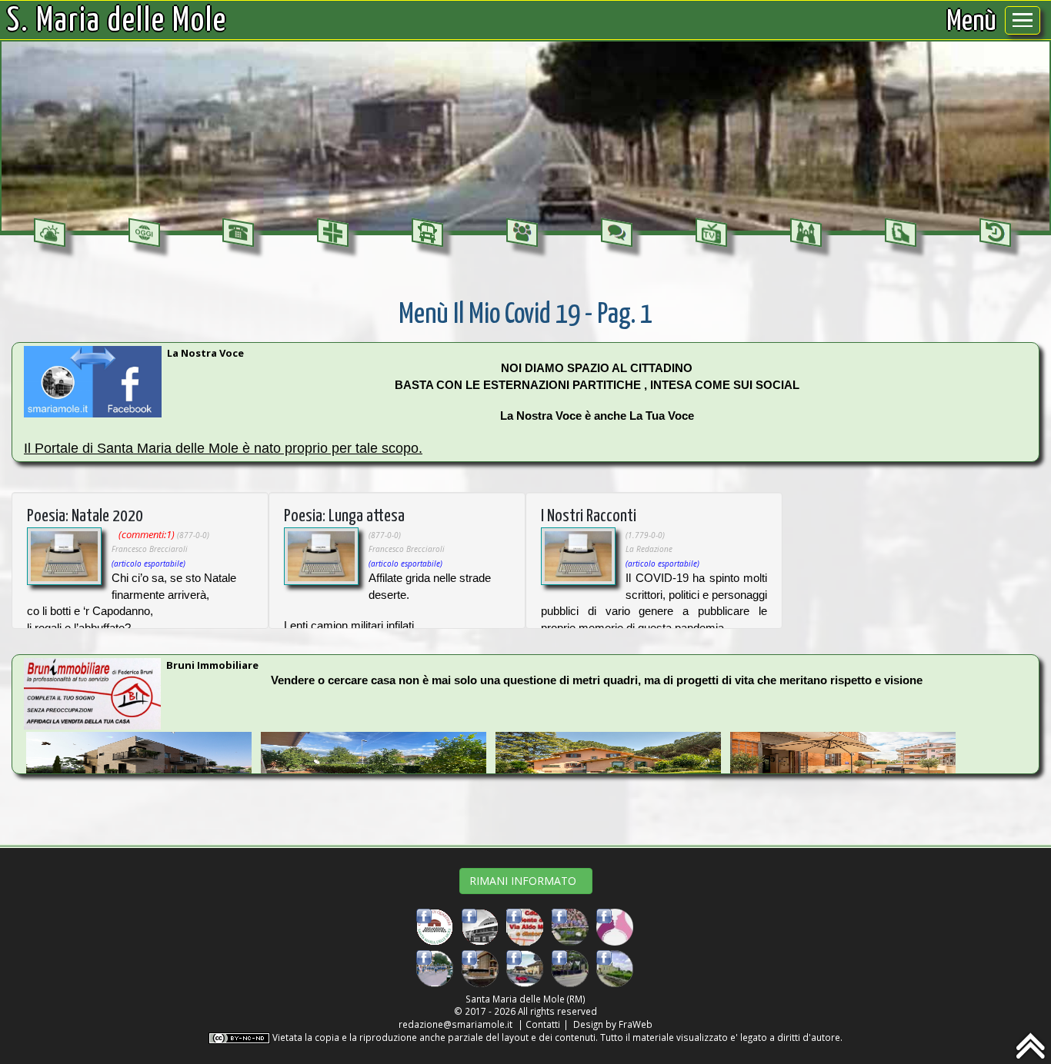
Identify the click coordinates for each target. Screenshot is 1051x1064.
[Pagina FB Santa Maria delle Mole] (480, 926)
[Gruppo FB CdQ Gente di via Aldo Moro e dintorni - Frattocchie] (524, 926)
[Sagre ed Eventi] (806, 233)
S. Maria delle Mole (117, 21)
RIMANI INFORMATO (525, 880)
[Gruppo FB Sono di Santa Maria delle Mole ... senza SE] (434, 968)
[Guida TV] (711, 233)
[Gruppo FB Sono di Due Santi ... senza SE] (570, 968)
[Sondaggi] (522, 233)
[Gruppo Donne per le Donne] (614, 926)
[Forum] (616, 233)
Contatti (543, 1024)
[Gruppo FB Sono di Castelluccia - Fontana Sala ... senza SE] (614, 968)
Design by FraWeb (612, 1024)
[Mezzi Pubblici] (427, 233)
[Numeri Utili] (238, 233)
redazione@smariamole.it (455, 1024)
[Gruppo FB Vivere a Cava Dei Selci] (570, 926)
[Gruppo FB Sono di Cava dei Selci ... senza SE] (480, 968)
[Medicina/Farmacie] (333, 233)
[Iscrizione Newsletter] (900, 233)
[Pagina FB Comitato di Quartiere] (434, 926)
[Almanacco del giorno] (144, 233)
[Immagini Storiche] (995, 233)
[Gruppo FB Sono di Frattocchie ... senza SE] (524, 968)
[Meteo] (49, 233)
